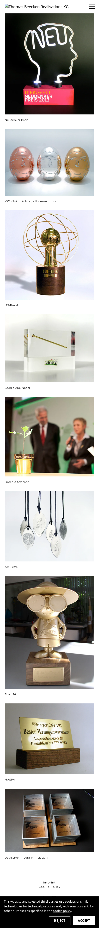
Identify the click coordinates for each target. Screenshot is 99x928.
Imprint (49, 882)
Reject (59, 920)
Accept (84, 920)
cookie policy (62, 911)
